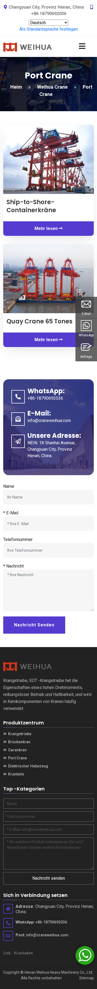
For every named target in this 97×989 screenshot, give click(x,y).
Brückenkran (18, 742)
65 (39, 321)
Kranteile (15, 774)
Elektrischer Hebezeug (27, 766)
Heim (16, 87)
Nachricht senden (34, 624)
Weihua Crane (52, 87)
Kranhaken (23, 953)
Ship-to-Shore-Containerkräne (31, 206)
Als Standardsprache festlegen (48, 29)
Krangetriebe (19, 734)
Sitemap (86, 978)
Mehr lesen (46, 228)
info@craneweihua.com (49, 420)
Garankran (17, 750)
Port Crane (17, 758)
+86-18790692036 (45, 398)
